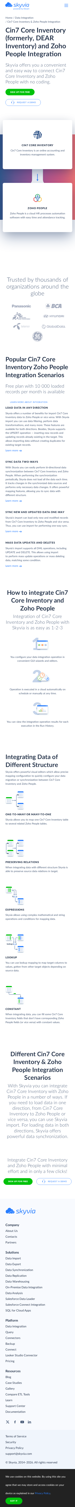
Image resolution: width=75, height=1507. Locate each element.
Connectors (12, 1338)
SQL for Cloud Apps (18, 1310)
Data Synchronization (19, 1270)
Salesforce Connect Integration (25, 1304)
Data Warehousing (17, 1281)
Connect (10, 1349)
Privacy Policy (14, 1448)
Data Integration (24, 18)
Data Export (13, 1264)
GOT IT (14, 1501)
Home (8, 18)
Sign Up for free (20, 92)
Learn (8, 1400)
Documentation (15, 1411)
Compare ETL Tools (17, 1394)
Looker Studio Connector (21, 1355)
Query (9, 1332)
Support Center (15, 1406)
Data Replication (16, 1275)
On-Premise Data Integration (23, 1287)
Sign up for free (18, 1181)
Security (10, 1442)
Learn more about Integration (29, 402)
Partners (10, 1242)
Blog (8, 1377)
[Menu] (66, 5)
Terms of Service (15, 1436)
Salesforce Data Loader (20, 1299)
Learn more (11, 450)
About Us (11, 1231)
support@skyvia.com (18, 1453)
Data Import (13, 1258)
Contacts (11, 1236)
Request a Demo (26, 102)
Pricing (9, 1361)
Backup (10, 1343)
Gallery (10, 1388)
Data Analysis (14, 1293)
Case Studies (13, 1382)
